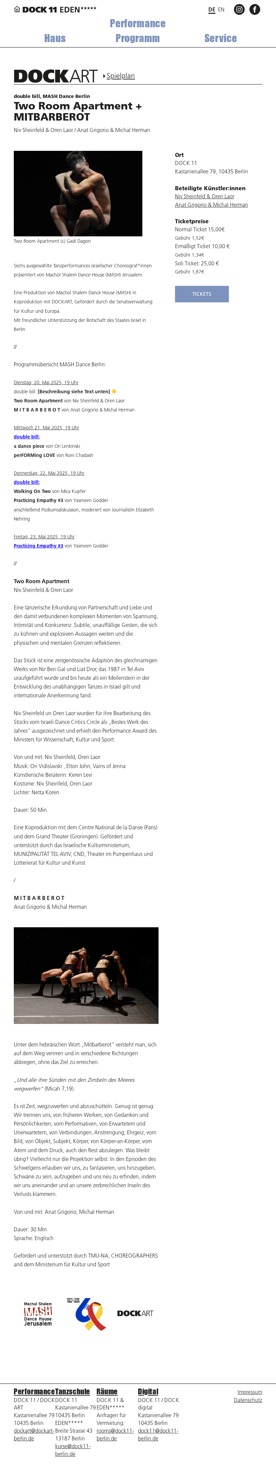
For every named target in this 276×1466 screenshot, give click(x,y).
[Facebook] (255, 9)
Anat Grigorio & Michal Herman (211, 204)
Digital (148, 1391)
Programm (138, 38)
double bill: (27, 437)
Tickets (202, 294)
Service (221, 38)
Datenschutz (248, 1400)
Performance (138, 23)
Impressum (250, 1392)
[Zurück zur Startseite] (55, 9)
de (211, 9)
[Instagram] (240, 9)
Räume (107, 1391)
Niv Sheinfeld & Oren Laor (204, 196)
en (221, 9)
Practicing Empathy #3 (38, 546)
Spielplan (121, 76)
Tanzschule (72, 1391)
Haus (55, 38)
